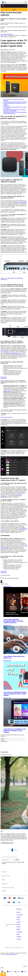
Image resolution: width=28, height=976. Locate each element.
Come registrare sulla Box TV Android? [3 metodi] (15, 101)
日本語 (18, 929)
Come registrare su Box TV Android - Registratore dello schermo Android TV (14, 112)
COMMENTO (4, 741)
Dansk (18, 919)
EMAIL (3, 740)
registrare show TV (7, 390)
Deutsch (18, 917)
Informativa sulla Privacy (11, 954)
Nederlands (19, 931)
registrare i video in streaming (20, 202)
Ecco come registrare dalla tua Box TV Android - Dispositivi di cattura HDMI (14, 110)
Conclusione (6, 105)
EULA (7, 925)
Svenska (19, 939)
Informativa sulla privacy (11, 924)
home (2, 35)
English (18, 912)
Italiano (18, 926)
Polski (18, 934)
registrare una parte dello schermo (12, 353)
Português (19, 936)
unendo (22, 394)
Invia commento (4, 752)
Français (19, 924)
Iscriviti (17, 859)
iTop (14, 850)
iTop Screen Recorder (3, 6)
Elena (2, 49)
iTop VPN (4, 2)
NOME (3, 738)
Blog (5, 35)
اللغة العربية (19, 914)
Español (18, 921)
